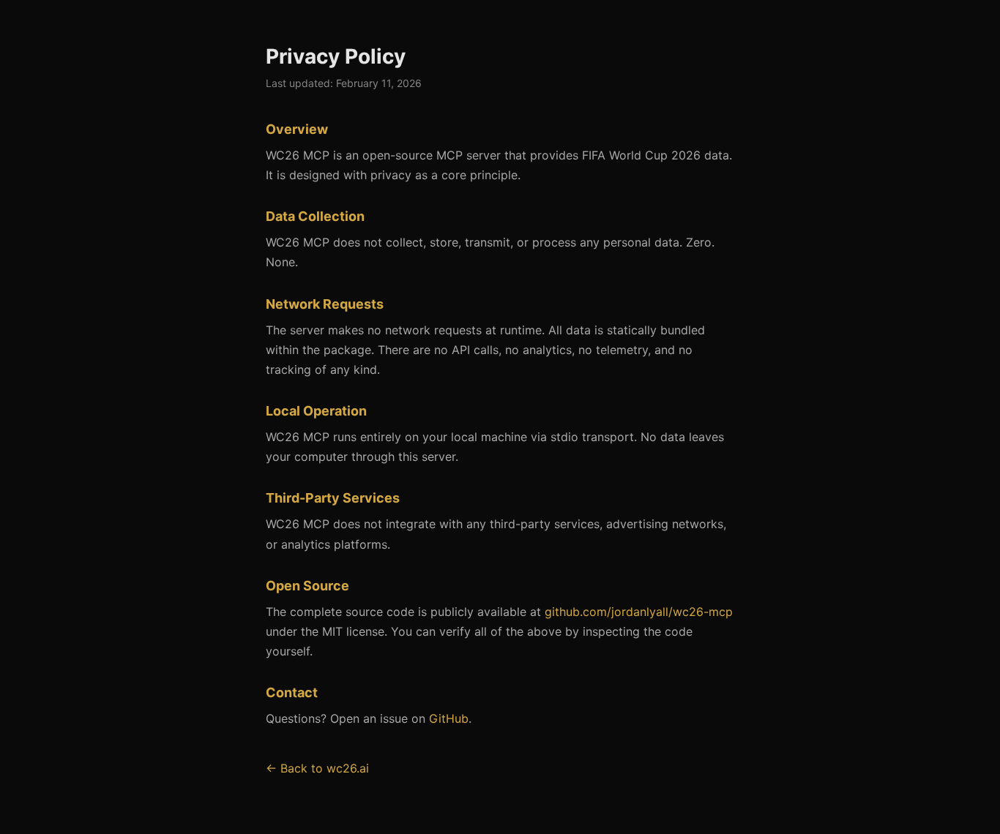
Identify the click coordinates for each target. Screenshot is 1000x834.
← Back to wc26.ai (317, 768)
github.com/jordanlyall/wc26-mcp (639, 611)
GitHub (449, 718)
